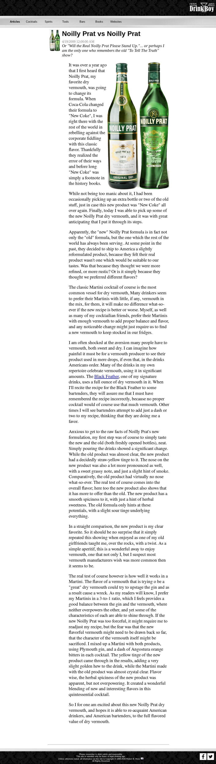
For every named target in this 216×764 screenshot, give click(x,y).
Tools (65, 21)
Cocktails (31, 21)
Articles (15, 21)
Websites (116, 21)
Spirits (49, 21)
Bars (82, 21)
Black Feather (106, 376)
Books (99, 21)
